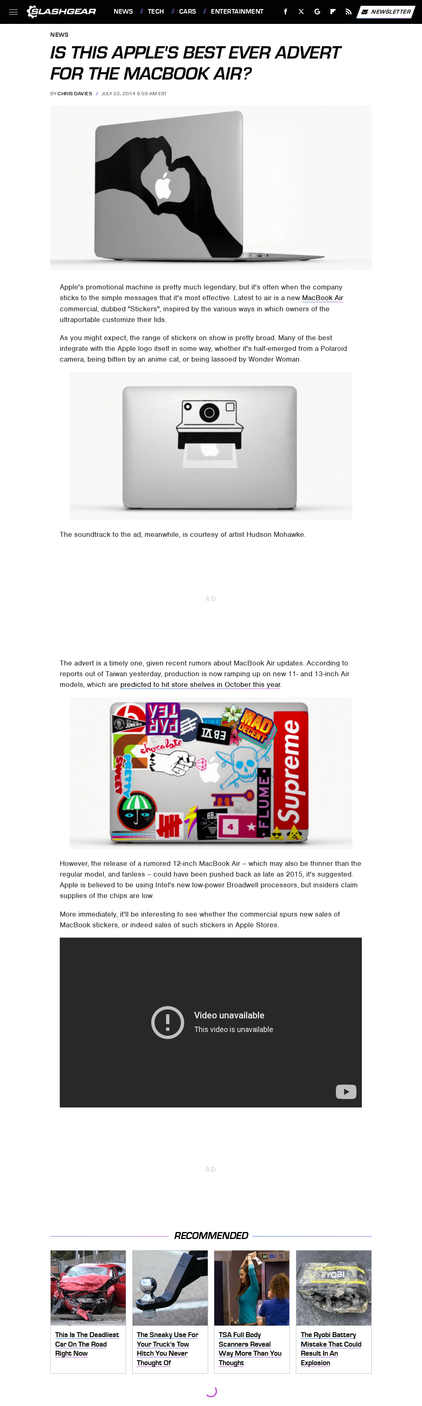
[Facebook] (286, 11)
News (123, 11)
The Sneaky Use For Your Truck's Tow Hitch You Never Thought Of (167, 1349)
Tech (156, 11)
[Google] (317, 11)
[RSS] (349, 11)
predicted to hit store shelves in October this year (200, 684)
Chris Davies (75, 93)
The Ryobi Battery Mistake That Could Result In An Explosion (331, 1349)
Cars (187, 11)
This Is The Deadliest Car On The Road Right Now (87, 1344)
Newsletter (391, 11)
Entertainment (237, 11)
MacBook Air (322, 297)
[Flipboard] (333, 11)
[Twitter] (301, 11)
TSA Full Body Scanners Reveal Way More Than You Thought (250, 1349)
